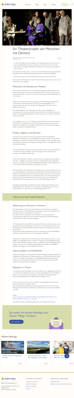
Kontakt (54, 4)
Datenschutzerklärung (31, 386)
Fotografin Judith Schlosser (48, 302)
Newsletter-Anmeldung (31, 384)
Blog (45, 4)
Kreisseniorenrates (52, 79)
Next (66, 355)
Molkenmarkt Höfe (55, 381)
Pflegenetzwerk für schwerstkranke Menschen (61, 384)
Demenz (19, 59)
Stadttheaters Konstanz (18, 81)
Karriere (65, 4)
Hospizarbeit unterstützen (32, 381)
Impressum (28, 388)
